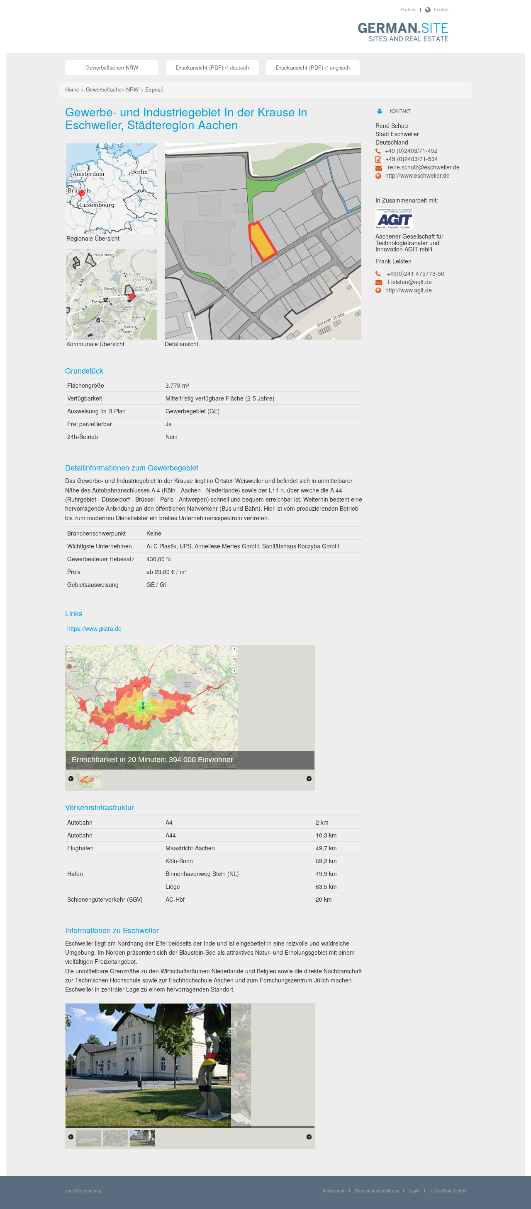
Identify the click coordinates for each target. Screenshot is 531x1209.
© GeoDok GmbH (448, 1190)
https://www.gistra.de (94, 628)
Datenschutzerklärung (377, 1190)
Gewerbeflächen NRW (111, 67)
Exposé (154, 89)
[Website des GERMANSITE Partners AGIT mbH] (394, 218)
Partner (408, 9)
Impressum (334, 1190)
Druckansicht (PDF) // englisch (313, 67)
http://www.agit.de (408, 290)
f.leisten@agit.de (410, 282)
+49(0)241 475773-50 (415, 273)
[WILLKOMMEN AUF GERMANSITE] (403, 32)
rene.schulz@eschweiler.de (424, 167)
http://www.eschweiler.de (417, 175)
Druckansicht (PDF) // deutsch (212, 67)
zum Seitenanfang (83, 1190)
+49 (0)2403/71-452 (411, 150)
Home (72, 89)
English (441, 9)
